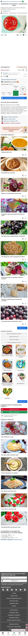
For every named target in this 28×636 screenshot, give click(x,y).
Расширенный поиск (14, 624)
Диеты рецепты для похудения (21, 356)
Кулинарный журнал (14, 617)
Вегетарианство (20, 383)
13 (26, 35)
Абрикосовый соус (6, 152)
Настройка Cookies (14, 603)
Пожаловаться (5, 12)
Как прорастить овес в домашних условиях (13, 256)
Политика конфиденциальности (14, 598)
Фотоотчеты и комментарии (14, 626)
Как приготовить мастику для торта (11, 527)
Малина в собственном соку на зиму (11, 193)
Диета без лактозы (14, 336)
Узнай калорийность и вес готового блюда (14, 97)
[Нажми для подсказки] (18, 82)
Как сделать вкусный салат (8, 491)
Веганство (7, 398)
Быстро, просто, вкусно (7, 355)
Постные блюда (7, 370)
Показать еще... (22, 328)
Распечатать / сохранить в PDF (11, 121)
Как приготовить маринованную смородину (13, 236)
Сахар (4, 76)
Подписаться (14, 580)
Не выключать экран (22, 67)
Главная (14, 593)
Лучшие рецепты (14, 610)
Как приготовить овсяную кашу (9, 454)
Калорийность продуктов (14, 615)
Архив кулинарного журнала (14, 620)
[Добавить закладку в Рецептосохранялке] (23, 35)
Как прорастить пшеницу (8, 172)
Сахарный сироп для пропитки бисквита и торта (12, 214)
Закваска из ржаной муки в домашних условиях (11, 300)
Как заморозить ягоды (7, 436)
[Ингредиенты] (27, 625)
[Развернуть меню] (27, 630)
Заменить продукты (5, 70)
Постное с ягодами (14, 339)
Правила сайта (14, 595)
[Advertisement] (14, 51)
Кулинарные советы (14, 612)
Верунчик (5, 11)
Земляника (5, 73)
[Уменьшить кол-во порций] (26, 71)
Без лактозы (21, 370)
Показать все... (22, 401)
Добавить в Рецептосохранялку (11, 116)
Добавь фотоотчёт (14, 409)
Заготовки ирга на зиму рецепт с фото (11, 321)
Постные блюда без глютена (14, 342)
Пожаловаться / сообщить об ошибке (12, 123)
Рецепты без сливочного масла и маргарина (7, 384)
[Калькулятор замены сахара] (7, 76)
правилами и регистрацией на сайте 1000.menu (12, 584)
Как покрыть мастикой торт (8, 509)
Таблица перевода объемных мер (8, 79)
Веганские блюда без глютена (14, 333)
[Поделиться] (27, 628)
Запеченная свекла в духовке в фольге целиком (12, 278)
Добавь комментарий (22, 12)
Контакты (14, 605)
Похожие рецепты (13, 12)
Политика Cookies (14, 600)
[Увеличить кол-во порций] (26, 69)
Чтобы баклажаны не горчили (9, 473)
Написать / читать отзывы (9, 118)
